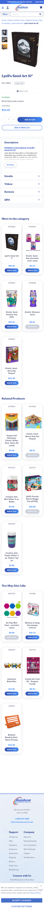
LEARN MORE (39, 2)
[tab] (22, 142)
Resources (13, 849)
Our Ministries (29, 857)
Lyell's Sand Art (17, 23)
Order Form (13, 865)
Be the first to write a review (13, 101)
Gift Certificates (30, 849)
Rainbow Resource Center (22, 800)
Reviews (9, 191)
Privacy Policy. (35, 893)
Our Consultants (30, 845)
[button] (5, 38)
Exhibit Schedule (30, 841)
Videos (8, 184)
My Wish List (14, 869)
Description (11, 142)
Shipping (12, 857)
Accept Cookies (21, 900)
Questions (13, 845)
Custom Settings (21, 906)
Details (8, 176)
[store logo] (21, 8)
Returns (12, 861)
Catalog (27, 853)
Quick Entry (13, 853)
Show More (10, 165)
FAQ (10, 841)
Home (4, 20)
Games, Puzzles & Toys (16, 20)
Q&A (7, 199)
